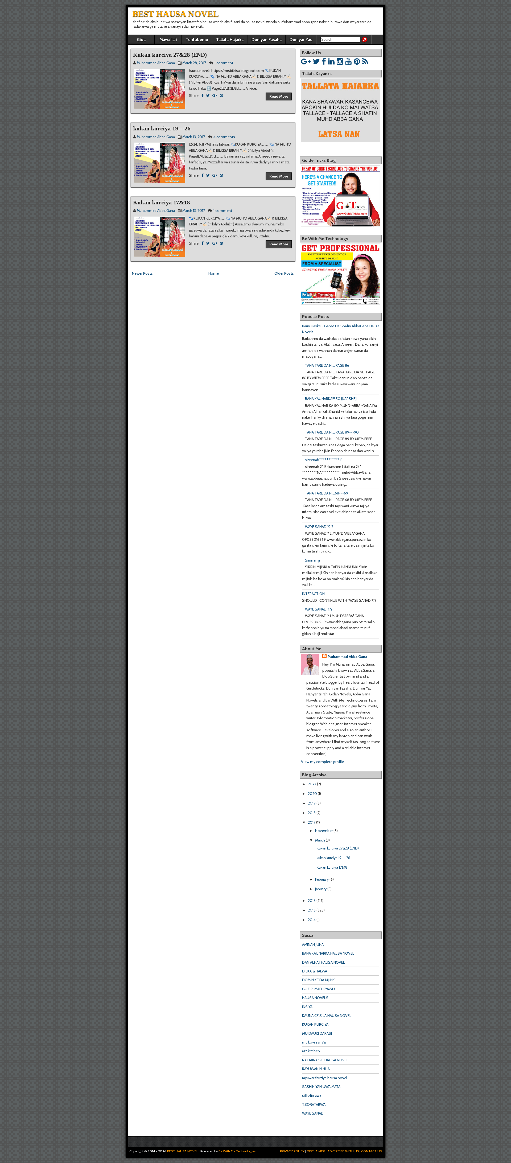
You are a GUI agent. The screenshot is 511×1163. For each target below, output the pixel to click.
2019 (312, 803)
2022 (312, 784)
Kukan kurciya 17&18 (161, 202)
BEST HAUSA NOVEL (176, 13)
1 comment (224, 62)
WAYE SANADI (313, 1113)
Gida (141, 39)
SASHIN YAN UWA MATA (321, 1086)
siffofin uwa (311, 1095)
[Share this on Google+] (215, 95)
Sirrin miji (312, 560)
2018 (312, 812)
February (322, 879)
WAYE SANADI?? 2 (319, 526)
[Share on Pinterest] (221, 95)
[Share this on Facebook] (202, 95)
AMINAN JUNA (313, 944)
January (321, 888)
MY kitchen (311, 1051)
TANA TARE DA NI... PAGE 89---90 (332, 432)
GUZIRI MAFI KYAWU (318, 989)
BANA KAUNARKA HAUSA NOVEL (328, 953)
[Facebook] (324, 61)
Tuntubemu (197, 39)
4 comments (224, 136)
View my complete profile (322, 761)
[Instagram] (340, 61)
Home (213, 273)
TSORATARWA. (314, 1104)
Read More (278, 96)
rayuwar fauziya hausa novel (324, 1077)
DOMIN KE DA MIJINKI (319, 980)
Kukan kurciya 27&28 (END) (170, 54)
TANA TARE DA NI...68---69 (326, 493)
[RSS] (365, 61)
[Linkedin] (331, 61)
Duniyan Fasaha (267, 39)
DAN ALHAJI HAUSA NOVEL (323, 962)
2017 (311, 822)
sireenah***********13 (324, 459)
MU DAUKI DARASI (317, 1033)
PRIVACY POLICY (292, 1151)
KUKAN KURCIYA (315, 1024)
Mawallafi (168, 39)
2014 (312, 919)
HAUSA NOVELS (315, 997)
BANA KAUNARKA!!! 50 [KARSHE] (331, 398)
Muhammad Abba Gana (347, 656)
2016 (312, 900)
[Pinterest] (357, 61)
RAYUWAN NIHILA (316, 1068)
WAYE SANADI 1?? (318, 609)
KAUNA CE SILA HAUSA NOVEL (326, 1015)
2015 (312, 910)
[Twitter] (316, 61)
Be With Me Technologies (237, 1151)
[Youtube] (348, 61)
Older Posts (284, 273)
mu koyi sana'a (314, 1042)
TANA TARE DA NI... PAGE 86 (327, 365)
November (324, 830)
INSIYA (307, 1006)
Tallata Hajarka (230, 39)
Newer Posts (142, 273)
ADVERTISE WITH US (343, 1151)
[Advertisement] (193, 288)
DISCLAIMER (316, 1151)
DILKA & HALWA (314, 971)
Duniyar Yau (301, 39)
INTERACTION (313, 593)
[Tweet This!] (208, 95)
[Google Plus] (306, 61)
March (320, 840)
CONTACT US (371, 1151)
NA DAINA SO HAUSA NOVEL (325, 1060)
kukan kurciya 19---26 (161, 128)
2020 (312, 793)
